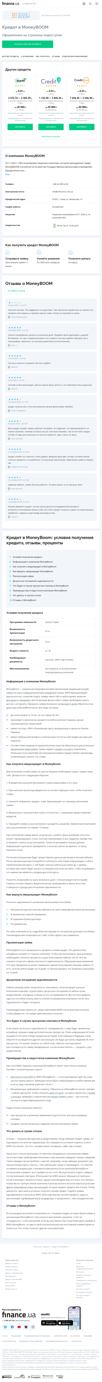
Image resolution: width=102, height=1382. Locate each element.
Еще (7, 174)
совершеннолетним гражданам (39, 692)
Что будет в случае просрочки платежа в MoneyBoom (41, 585)
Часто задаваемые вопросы (83, 1285)
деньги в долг (57, 1092)
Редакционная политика (37, 1336)
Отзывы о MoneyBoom (24, 600)
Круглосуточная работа (23, 1076)
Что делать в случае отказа (27, 595)
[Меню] (97, 3)
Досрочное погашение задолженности (33, 580)
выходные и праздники (18, 700)
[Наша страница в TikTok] (26, 1327)
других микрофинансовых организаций (27, 1187)
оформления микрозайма (24, 749)
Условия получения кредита (27, 557)
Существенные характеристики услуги (20, 114)
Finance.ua (37, 1247)
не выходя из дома (67, 703)
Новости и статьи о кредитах (83, 1276)
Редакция (16, 1336)
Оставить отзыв (16, 291)
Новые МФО (10, 1286)
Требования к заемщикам (86, 1280)
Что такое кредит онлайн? (83, 1296)
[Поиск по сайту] (90, 3)
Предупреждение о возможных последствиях (20, 119)
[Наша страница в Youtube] (19, 1327)
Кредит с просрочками (14, 1273)
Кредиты (46, 1247)
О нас (78, 1263)
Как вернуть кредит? (84, 1292)
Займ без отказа (11, 1270)
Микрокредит (10, 1276)
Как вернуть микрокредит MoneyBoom (33, 571)
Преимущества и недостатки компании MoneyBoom (40, 590)
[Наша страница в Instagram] (33, 1327)
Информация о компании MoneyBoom (33, 561)
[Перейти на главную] (10, 4)
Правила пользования (30, 1341)
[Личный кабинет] (84, 3)
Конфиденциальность (57, 1341)
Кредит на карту (11, 1263)
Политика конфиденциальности (85, 1268)
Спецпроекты (9, 1341)
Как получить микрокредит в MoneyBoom (34, 566)
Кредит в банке (11, 1267)
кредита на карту (64, 749)
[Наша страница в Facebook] (12, 1327)
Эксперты (75, 1336)
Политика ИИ (60, 1336)
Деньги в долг (10, 1283)
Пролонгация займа (23, 576)
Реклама (87, 1336)
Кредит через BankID (13, 1279)
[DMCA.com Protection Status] (7, 1376)
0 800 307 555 (30, 4)
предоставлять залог (62, 1096)
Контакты (80, 1272)
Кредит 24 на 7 (11, 1289)
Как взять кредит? (83, 1289)
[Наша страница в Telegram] (5, 1327)
